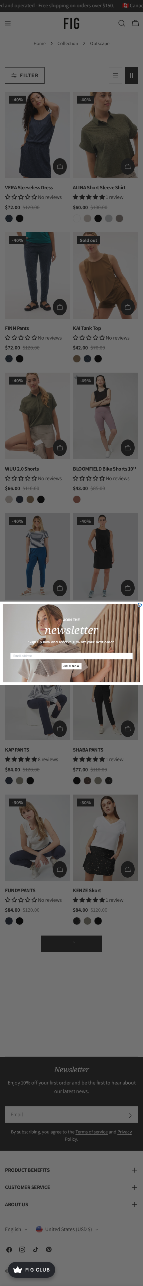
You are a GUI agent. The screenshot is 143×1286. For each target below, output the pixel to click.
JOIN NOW (71, 665)
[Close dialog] (140, 604)
